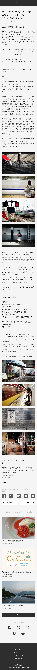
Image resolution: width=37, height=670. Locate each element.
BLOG (13, 21)
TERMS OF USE (18, 655)
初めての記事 (11, 84)
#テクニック (19, 489)
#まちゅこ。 (27, 489)
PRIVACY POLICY (18, 652)
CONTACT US (18, 658)
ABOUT (18, 646)
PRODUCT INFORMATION (18, 649)
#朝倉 (3, 491)
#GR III (4, 489)
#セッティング (11, 489)
